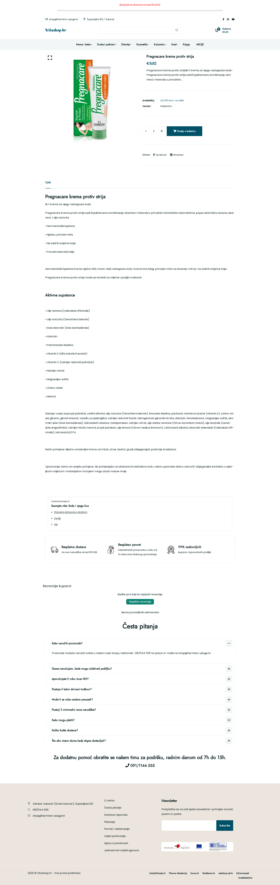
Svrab (57, 518)
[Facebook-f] (223, 19)
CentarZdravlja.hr (157, 873)
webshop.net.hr (225, 873)
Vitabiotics (166, 106)
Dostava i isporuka (116, 815)
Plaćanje (109, 822)
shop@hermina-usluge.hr (63, 19)
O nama (109, 800)
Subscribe (224, 825)
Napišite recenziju (140, 602)
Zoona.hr (194, 873)
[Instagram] (228, 19)
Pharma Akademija (178, 873)
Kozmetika (141, 44)
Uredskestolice (245, 877)
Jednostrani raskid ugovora (121, 850)
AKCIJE (200, 44)
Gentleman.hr (208, 873)
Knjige (186, 44)
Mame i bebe (83, 44)
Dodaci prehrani (106, 44)
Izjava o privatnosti (116, 843)
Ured (173, 44)
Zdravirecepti (242, 873)
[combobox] (140, 30)
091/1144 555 (143, 653)
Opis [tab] (48, 182)
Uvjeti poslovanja (115, 836)
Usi (56, 524)
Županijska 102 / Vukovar (100, 19)
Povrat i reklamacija (116, 829)
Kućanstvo (159, 44)
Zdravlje (125, 44)
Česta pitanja (112, 808)
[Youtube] (233, 19)
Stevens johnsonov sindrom (70, 512)
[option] (91, 98)
